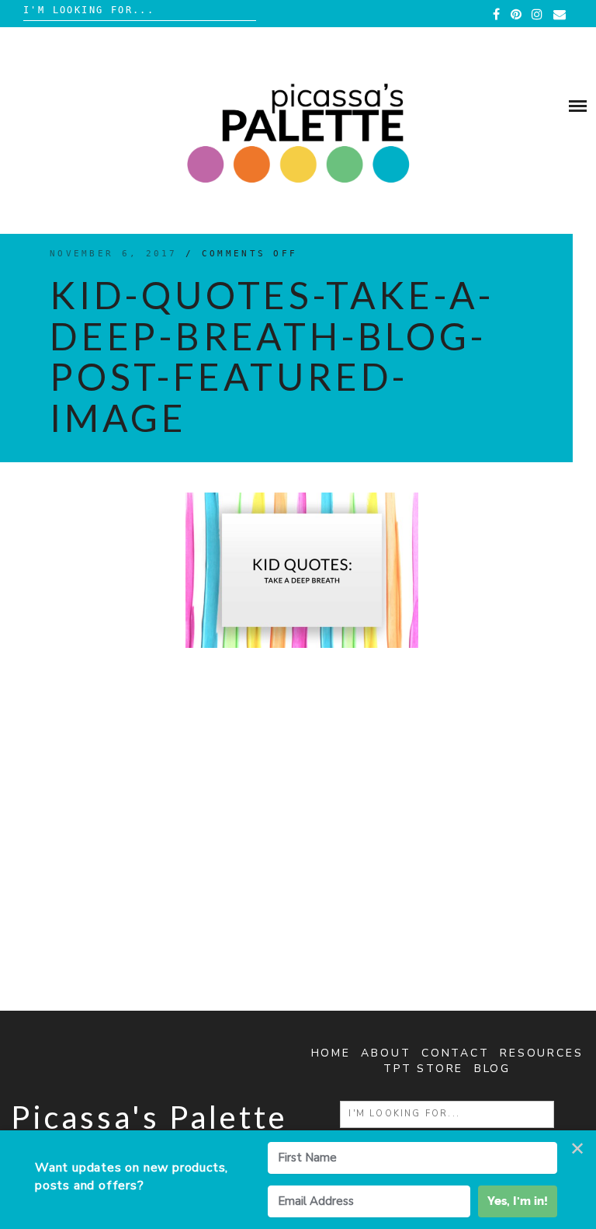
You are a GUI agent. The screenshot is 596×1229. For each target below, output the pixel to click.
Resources (541, 1053)
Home (331, 1053)
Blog (492, 1068)
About (386, 1053)
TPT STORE (423, 1068)
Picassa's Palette (149, 1117)
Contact (455, 1053)
